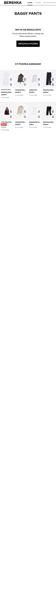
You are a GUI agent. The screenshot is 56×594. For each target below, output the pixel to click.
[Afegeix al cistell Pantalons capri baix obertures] (53, 111)
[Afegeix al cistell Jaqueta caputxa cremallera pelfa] (39, 79)
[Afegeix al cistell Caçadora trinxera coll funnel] (25, 79)
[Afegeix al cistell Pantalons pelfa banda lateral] (53, 79)
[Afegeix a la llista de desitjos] (11, 84)
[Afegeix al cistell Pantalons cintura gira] (11, 79)
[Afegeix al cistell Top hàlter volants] (11, 111)
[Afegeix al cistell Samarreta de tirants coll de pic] (39, 111)
